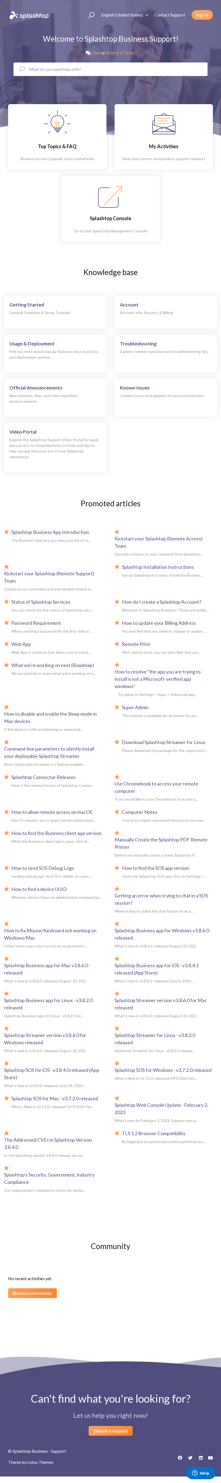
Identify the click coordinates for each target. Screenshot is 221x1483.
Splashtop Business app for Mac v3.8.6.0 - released (47, 969)
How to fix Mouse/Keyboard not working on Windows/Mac (50, 934)
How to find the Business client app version (56, 833)
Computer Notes (139, 812)
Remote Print (136, 644)
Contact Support (169, 14)
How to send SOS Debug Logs (42, 868)
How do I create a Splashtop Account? (161, 602)
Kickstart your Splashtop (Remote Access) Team (159, 542)
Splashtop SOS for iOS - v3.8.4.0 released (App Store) (51, 1073)
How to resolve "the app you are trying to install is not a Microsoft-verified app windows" (158, 679)
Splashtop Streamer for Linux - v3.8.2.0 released (155, 1038)
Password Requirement (36, 623)
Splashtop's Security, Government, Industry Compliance (49, 1178)
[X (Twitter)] (188, 1460)
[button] (89, 15)
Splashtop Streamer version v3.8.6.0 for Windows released (45, 1038)
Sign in (202, 14)
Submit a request (111, 1430)
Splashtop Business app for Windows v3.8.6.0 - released (163, 934)
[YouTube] (209, 1460)
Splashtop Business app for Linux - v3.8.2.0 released (48, 1003)
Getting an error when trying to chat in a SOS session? (161, 899)
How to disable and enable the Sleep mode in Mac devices (50, 717)
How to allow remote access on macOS (51, 812)
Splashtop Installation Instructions (158, 567)
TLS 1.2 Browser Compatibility (153, 1133)
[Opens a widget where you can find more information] (201, 1473)
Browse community (32, 1293)
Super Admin (135, 707)
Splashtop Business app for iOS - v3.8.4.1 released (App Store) (157, 969)
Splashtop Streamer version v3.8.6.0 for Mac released (161, 1003)
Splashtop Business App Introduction (50, 532)
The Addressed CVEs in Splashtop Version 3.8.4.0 (48, 1143)
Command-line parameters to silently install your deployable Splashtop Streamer (49, 752)
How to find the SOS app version (155, 868)
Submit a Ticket (121, 52)
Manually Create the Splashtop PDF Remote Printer (161, 843)
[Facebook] (178, 1460)
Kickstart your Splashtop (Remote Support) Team (49, 577)
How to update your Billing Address (159, 623)
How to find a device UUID (39, 889)
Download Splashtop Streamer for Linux (163, 742)
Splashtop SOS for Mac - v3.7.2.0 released (54, 1098)
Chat (96, 52)
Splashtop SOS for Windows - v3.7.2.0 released (163, 1070)
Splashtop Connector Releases (43, 777)
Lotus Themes (40, 1462)
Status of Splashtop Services (40, 602)
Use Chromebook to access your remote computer (156, 787)
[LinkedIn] (199, 1460)
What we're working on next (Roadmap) (52, 665)
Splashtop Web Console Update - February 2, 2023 (161, 1108)
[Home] (29, 14)
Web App (21, 644)
